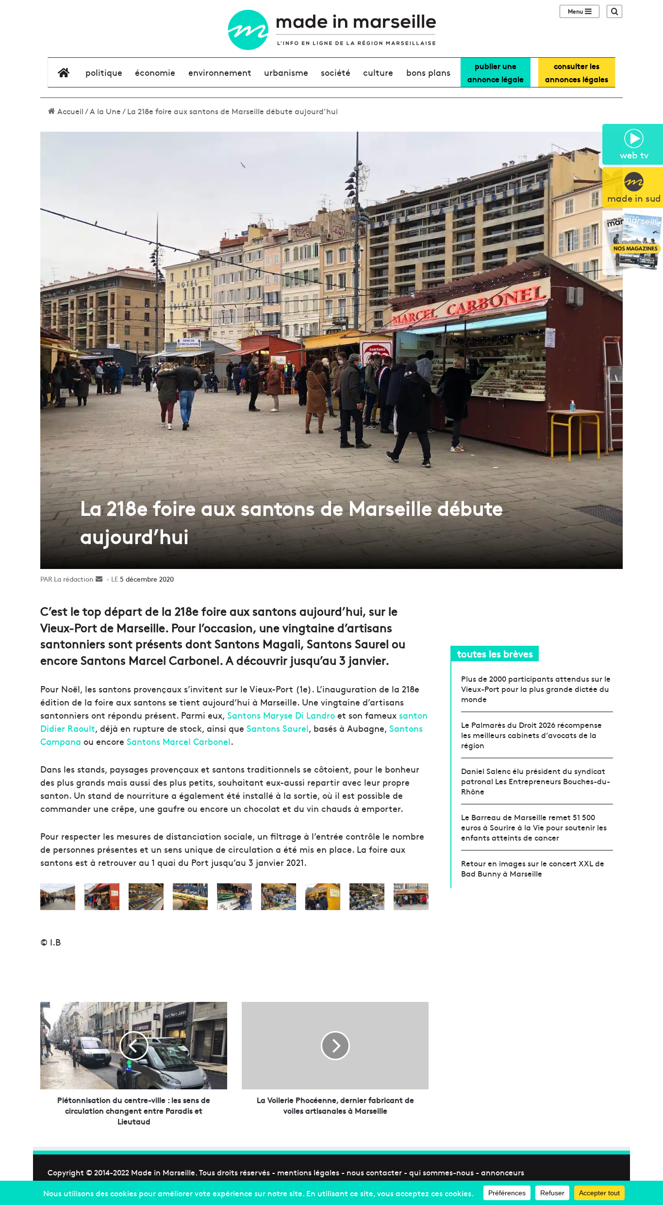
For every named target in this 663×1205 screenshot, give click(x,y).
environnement (219, 72)
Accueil (69, 110)
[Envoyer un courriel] (99, 579)
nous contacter (374, 1172)
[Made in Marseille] (331, 30)
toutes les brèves (495, 653)
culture (378, 72)
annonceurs (502, 1172)
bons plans (428, 72)
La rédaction (74, 579)
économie (155, 72)
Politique (103, 72)
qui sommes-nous (441, 1172)
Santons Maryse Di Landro (281, 715)
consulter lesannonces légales (576, 72)
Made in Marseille (163, 1172)
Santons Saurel (278, 728)
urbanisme (286, 72)
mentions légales (308, 1172)
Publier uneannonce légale (495, 72)
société (335, 72)
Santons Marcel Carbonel (179, 741)
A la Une (105, 110)
